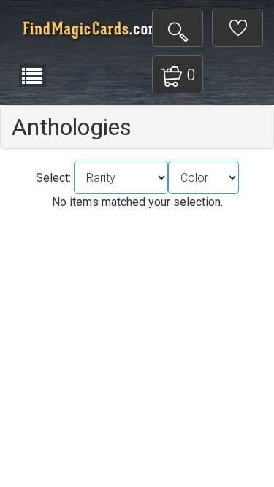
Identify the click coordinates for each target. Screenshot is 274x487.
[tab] (137, 127)
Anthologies (72, 127)
